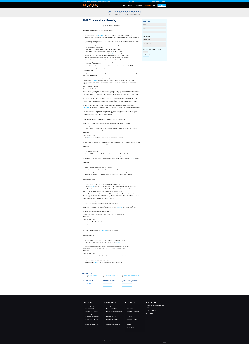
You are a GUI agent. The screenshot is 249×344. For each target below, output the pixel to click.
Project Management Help (112, 322)
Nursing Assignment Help (91, 324)
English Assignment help (91, 314)
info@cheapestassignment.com (158, 1)
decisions (97, 262)
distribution (104, 230)
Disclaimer (130, 308)
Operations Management (112, 319)
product (118, 242)
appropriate (119, 207)
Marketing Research (111, 316)
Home (110, 14)
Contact (129, 324)
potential (91, 186)
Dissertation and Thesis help (92, 311)
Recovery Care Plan (88, 280)
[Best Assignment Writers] (91, 5)
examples (90, 137)
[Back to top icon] (164, 341)
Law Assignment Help (90, 322)
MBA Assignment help (111, 308)
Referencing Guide (132, 319)
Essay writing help (89, 308)
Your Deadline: (147, 36)
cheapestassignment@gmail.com (155, 305)
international (86, 107)
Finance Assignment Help (91, 319)
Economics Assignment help (92, 316)
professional (113, 53)
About (128, 306)
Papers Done (118, 14)
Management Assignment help (114, 311)
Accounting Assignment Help (92, 306)
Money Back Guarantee (133, 311)
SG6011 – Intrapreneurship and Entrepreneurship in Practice (130, 281)
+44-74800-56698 (151, 310)
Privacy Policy (130, 327)
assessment (101, 35)
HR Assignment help (111, 306)
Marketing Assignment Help (113, 314)
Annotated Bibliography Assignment (109, 281)
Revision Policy (131, 314)
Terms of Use (130, 316)
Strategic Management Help (113, 324)
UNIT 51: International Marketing (132, 14)
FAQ (128, 322)
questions (94, 80)
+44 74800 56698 (130, 1)
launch (133, 158)
